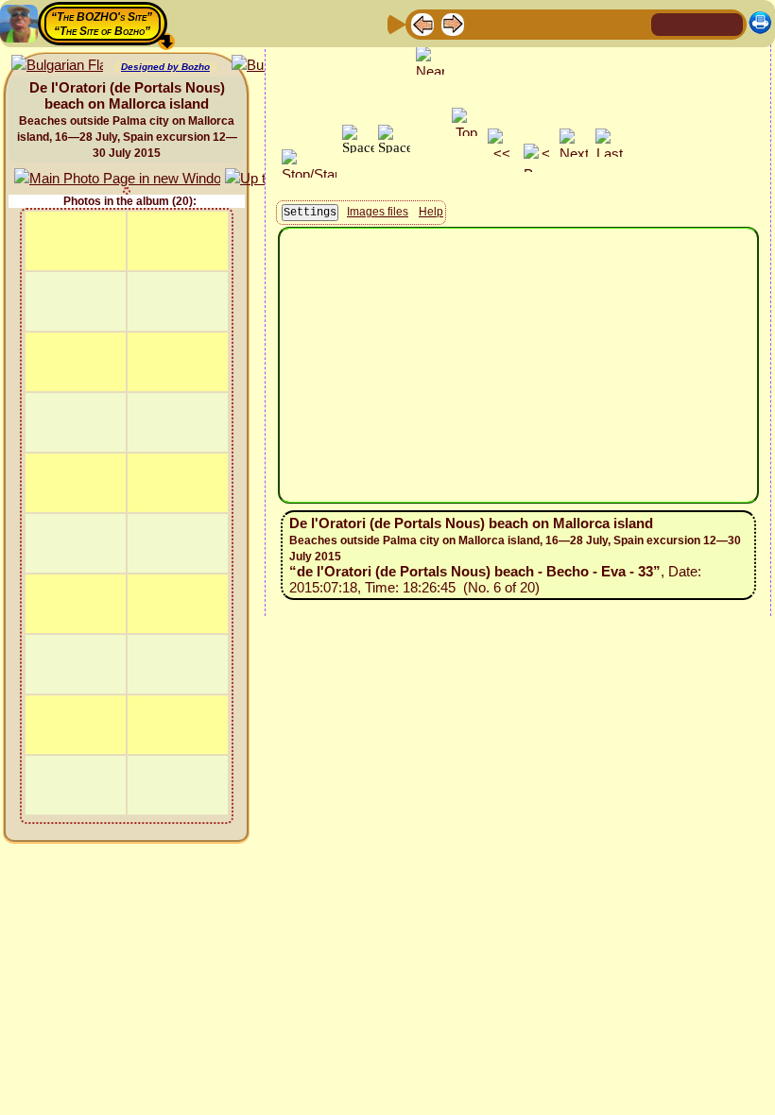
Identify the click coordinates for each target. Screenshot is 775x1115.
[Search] (634, 23)
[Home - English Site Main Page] (697, 23)
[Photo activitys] (573, 23)
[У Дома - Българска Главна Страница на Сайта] (727, 23)
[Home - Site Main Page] (667, 23)
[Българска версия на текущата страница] (57, 66)
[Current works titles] (543, 23)
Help (431, 211)
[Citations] (513, 23)
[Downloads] (604, 23)
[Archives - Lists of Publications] (483, 23)
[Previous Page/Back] (422, 23)
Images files (377, 211)
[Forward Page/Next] (452, 23)
